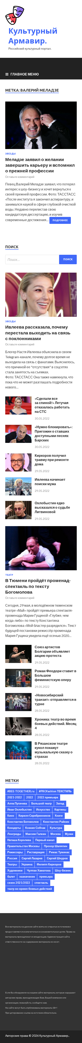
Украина (26, 864)
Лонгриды (14, 834)
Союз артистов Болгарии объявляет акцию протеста (52, 651)
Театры (12, 864)
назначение (27, 876)
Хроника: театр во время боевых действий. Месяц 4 (55, 723)
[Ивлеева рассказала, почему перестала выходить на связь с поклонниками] (41, 318)
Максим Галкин (35, 834)
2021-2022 (14, 797)
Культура (56, 827)
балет (11, 876)
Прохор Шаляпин (55, 846)
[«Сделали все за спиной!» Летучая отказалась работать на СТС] (18, 413)
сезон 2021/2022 (18, 882)
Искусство (43, 809)
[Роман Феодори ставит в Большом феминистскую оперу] (18, 686)
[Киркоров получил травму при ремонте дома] (18, 470)
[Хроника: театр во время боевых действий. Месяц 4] (18, 734)
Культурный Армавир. (32, 36)
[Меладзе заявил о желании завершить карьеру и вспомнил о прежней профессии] (41, 127)
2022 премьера (47, 797)
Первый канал (44, 840)
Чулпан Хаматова (38, 870)
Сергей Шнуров (57, 858)
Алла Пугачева (17, 803)
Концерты (14, 827)
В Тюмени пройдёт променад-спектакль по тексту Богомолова (38, 586)
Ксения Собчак (35, 827)
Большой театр (41, 803)
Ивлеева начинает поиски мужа (50, 481)
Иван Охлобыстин (19, 809)
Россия (12, 858)
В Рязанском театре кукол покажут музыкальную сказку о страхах (54, 749)
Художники (14, 870)
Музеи (69, 834)
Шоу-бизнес (63, 870)
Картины (60, 809)
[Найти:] (41, 259)
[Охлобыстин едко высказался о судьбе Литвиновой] (18, 518)
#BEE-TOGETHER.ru (20, 791)
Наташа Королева (19, 840)
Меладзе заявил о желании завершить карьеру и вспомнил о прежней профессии (40, 165)
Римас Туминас (59, 852)
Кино (10, 815)
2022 (29, 797)
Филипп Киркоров (49, 864)
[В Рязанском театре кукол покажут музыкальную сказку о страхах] (18, 758)
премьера (46, 876)
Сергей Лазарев (32, 858)
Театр (9, 575)
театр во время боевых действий (29, 888)
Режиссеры (15, 852)
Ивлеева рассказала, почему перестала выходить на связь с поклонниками (37, 332)
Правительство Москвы (23, 846)
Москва (55, 834)
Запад (60, 803)
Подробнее (60, 220)
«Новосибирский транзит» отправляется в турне (55, 699)
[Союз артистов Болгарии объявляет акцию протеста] (18, 662)
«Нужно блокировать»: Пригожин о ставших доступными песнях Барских (54, 433)
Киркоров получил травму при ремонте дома (52, 459)
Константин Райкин (56, 821)
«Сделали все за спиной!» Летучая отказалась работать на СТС (52, 404)
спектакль (41, 882)
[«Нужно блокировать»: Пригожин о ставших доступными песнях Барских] (18, 442)
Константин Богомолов (23, 821)
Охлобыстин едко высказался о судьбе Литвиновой (52, 507)
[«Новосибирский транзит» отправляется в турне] (18, 710)
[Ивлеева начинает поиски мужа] (18, 494)
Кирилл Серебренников (34, 815)
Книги (59, 815)
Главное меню (25, 74)
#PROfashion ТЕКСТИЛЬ (55, 791)
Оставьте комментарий (19, 176)
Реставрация (36, 852)
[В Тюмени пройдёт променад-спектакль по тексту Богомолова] (41, 571)
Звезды (10, 153)
